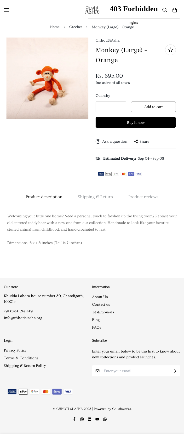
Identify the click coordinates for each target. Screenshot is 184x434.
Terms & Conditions (21, 358)
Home (54, 27)
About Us (100, 297)
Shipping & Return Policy (25, 365)
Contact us (101, 304)
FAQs (96, 327)
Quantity (103, 95)
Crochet (75, 27)
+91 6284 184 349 (18, 311)
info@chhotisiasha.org (23, 318)
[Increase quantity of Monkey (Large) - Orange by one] (121, 107)
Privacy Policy (15, 350)
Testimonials (103, 312)
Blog (96, 320)
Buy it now (136, 122)
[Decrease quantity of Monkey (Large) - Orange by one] (101, 107)
